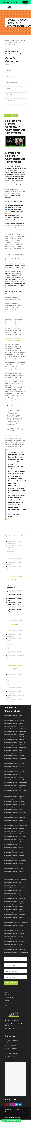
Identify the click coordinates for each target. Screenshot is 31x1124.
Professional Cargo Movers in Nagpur (13, 871)
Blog (6, 1005)
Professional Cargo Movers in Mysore (13, 868)
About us (8, 1000)
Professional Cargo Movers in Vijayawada (14, 949)
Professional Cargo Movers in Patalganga (14, 890)
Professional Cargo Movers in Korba (13, 842)
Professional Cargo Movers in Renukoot (14, 914)
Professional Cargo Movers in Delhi (13, 774)
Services (8, 995)
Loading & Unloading (12, 1040)
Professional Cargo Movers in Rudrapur (14, 920)
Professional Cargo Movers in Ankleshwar (14, 728)
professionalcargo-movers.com (14, 316)
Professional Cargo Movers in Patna (13, 893)
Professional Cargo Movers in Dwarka (13, 777)
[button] (11, 1120)
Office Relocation (12, 1048)
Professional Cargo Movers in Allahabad (14, 720)
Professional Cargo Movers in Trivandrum (14, 939)
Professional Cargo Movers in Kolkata (13, 839)
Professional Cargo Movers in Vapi (12, 944)
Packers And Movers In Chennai (15, 40)
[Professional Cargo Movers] (9, 7)
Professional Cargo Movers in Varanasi (14, 947)
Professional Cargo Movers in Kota (12, 844)
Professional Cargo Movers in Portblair (14, 898)
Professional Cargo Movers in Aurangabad (14, 731)
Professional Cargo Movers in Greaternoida (15, 790)
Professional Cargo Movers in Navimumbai (15, 879)
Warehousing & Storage (13, 1043)
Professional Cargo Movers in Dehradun (14, 771)
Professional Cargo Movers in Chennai (13, 761)
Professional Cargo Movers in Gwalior (13, 801)
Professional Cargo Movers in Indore (13, 815)
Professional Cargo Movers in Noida (13, 885)
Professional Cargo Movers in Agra (12, 715)
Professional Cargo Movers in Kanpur (13, 833)
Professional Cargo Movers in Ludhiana (14, 852)
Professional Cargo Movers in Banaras (13, 734)
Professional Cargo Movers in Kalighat (13, 831)
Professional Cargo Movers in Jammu (13, 823)
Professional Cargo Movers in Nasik (13, 877)
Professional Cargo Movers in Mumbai (13, 866)
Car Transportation (12, 1056)
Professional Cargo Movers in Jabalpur (14, 817)
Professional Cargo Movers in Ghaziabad (14, 785)
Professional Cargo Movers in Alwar (13, 723)
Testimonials (9, 997)
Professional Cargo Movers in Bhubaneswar (15, 747)
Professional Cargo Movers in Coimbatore (14, 766)
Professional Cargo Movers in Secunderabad (15, 922)
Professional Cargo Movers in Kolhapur (14, 836)
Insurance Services (12, 1051)
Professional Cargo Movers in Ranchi (13, 912)
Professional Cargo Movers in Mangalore (14, 860)
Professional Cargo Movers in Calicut (13, 755)
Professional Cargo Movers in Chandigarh (14, 758)
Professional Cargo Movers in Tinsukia (14, 930)
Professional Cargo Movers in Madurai (13, 855)
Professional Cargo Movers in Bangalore (14, 737)
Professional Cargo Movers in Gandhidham (15, 782)
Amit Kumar (16, 1117)
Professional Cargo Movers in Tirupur (13, 933)
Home (7, 992)
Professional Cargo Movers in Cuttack (13, 769)
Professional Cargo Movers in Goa (12, 788)
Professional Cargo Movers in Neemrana (14, 882)
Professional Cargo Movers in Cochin (13, 763)
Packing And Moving (12, 1053)
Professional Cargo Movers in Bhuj (12, 750)
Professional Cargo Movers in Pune (13, 901)
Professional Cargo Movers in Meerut (13, 863)
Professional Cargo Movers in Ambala (13, 726)
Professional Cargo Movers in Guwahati (14, 799)
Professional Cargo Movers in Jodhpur (13, 828)
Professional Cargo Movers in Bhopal (13, 745)
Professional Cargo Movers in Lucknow (14, 850)
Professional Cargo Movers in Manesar (14, 858)
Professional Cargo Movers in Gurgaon (13, 796)
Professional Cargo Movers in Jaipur (13, 820)
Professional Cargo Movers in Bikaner (13, 753)
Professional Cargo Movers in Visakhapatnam (15, 952)
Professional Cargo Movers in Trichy (13, 936)
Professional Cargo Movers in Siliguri (13, 925)
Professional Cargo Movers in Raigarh (13, 904)
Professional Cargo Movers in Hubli (13, 809)
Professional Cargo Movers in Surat (13, 928)
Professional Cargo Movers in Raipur (13, 906)
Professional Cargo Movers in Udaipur (13, 941)
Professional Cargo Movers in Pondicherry (15, 896)
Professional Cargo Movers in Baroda (13, 739)
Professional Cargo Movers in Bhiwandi (14, 742)
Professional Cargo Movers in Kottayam (14, 847)
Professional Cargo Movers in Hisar (13, 807)
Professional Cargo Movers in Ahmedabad (14, 718)
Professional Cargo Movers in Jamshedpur (15, 825)
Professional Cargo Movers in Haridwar (14, 804)
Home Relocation (12, 1045)
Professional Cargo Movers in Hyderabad (14, 812)
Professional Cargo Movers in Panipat (13, 887)
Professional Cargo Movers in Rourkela (14, 917)
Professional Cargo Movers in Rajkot (13, 909)
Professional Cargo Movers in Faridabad (14, 780)
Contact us (8, 1003)
